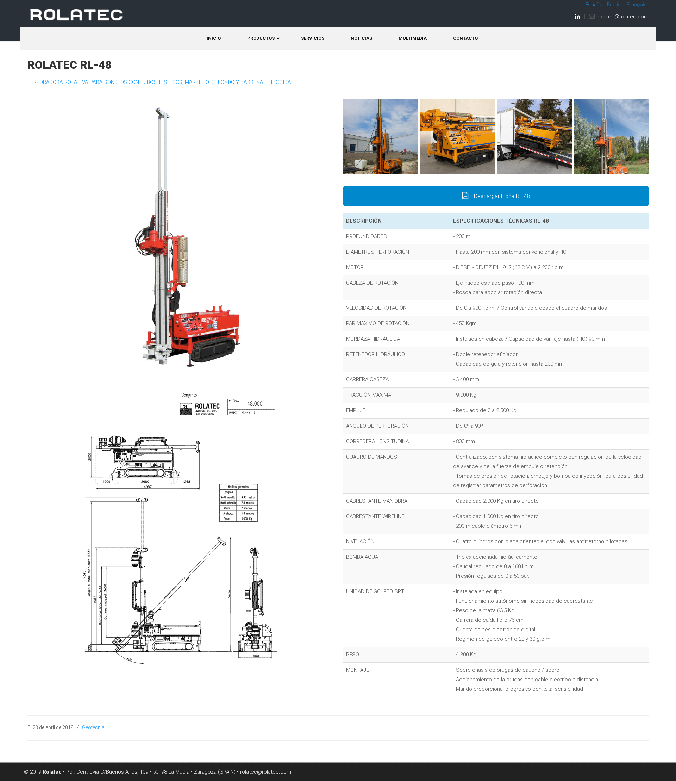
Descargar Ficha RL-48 (501, 196)
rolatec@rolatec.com (623, 16)
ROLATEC (76, 14)
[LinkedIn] (577, 16)
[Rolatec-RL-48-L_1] (380, 136)
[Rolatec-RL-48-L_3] (457, 136)
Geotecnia (93, 727)
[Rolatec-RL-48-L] (534, 136)
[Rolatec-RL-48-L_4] (611, 136)
